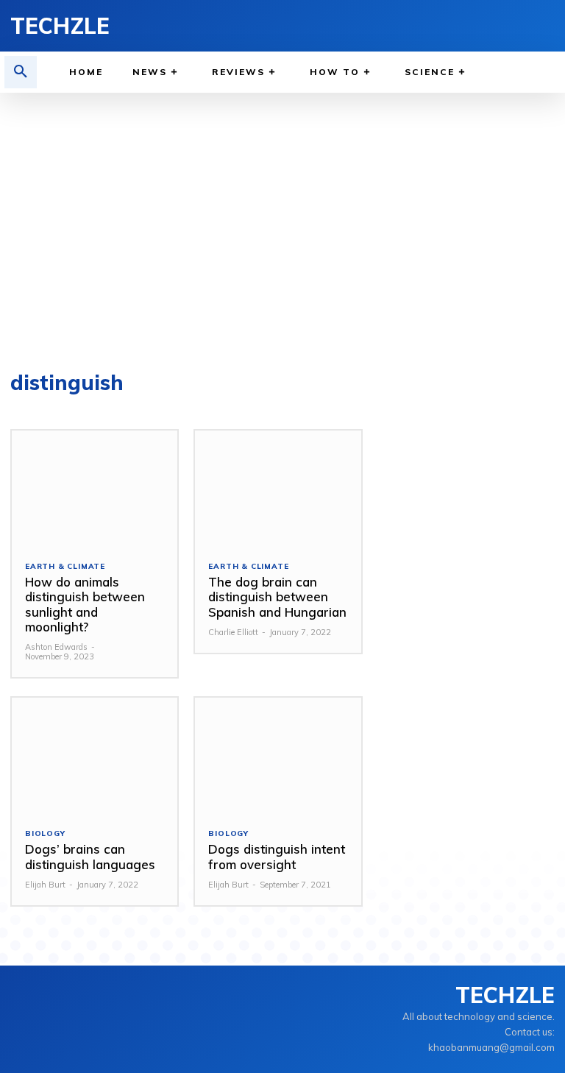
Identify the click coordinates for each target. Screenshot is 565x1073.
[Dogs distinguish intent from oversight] (277, 756)
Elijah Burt (45, 884)
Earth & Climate (65, 566)
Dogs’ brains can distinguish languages (90, 856)
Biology (45, 833)
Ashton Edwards (56, 647)
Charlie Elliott (233, 632)
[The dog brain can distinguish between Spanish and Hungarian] (277, 489)
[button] (20, 72)
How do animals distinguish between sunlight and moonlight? (85, 604)
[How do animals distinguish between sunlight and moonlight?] (94, 489)
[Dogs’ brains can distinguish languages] (94, 756)
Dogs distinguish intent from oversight (276, 856)
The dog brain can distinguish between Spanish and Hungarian (277, 597)
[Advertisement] (282, 225)
